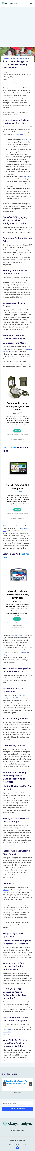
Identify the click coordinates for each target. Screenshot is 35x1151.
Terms (11, 1144)
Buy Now (17, 430)
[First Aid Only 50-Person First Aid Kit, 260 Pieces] (18, 586)
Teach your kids (26, 140)
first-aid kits (17, 635)
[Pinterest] (17, 1147)
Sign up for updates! (17, 1108)
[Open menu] (31, 3)
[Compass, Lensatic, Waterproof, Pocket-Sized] (18, 398)
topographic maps (12, 356)
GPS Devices (9, 447)
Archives (23, 1144)
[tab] (14, 1092)
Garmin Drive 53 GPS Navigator (17, 487)
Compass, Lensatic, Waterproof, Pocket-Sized (17, 406)
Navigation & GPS (8, 58)
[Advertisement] (17, 25)
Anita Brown (7, 83)
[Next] (30, 1084)
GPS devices (21, 134)
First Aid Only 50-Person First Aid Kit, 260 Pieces (17, 594)
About (17, 1144)
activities (5, 890)
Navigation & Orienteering (22, 58)
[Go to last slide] (4, 1084)
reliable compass (8, 1027)
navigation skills (14, 698)
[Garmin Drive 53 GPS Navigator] (18, 480)
